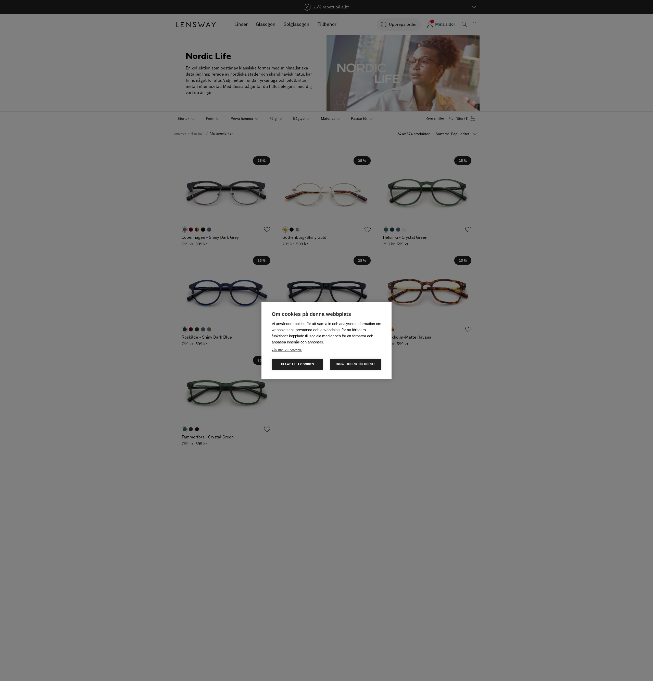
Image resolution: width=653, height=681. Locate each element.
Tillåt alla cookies (297, 364)
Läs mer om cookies (287, 349)
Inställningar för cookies (355, 364)
